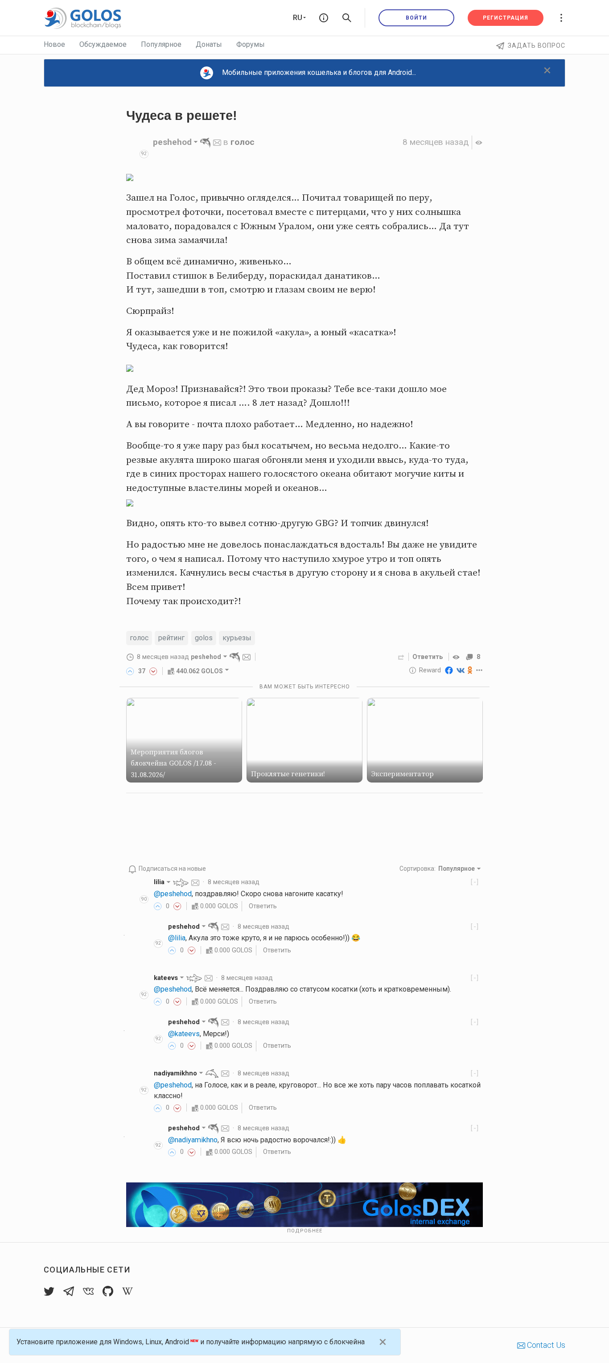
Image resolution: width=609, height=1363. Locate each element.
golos (204, 638)
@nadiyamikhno (193, 1140)
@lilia (176, 938)
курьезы (236, 638)
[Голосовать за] (130, 671)
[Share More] (479, 670)
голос (242, 142)
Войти (416, 18)
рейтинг (171, 638)
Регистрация (505, 18)
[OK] (470, 670)
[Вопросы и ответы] (323, 17)
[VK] (461, 670)
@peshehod (173, 893)
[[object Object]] (457, 656)
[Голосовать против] (153, 671)
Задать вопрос (536, 45)
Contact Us (545, 1345)
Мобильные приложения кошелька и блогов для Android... (319, 72)
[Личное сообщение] (217, 142)
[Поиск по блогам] (346, 17)
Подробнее (304, 1231)
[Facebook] (449, 670)
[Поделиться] (401, 656)
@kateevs (184, 1033)
